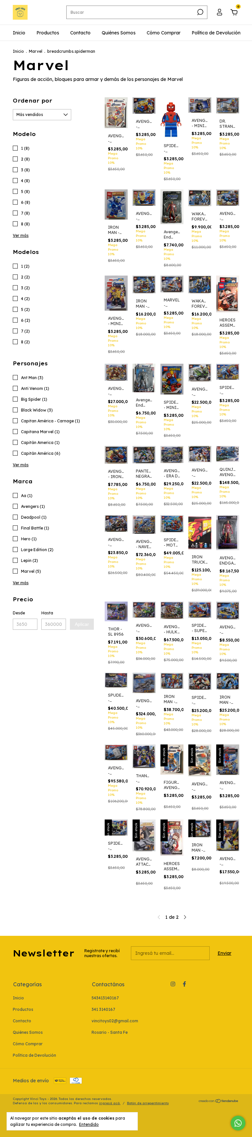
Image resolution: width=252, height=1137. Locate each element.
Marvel (35, 51)
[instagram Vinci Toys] (173, 984)
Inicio (19, 33)
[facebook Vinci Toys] (184, 984)
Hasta (47, 612)
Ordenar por (32, 100)
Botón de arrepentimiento (148, 1103)
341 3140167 (103, 1009)
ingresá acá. (109, 1103)
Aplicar (82, 624)
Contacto (80, 33)
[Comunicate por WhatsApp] (238, 1123)
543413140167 (105, 997)
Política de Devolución (216, 33)
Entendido (89, 1124)
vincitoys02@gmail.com (115, 1020)
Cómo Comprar (163, 33)
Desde (19, 612)
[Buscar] (200, 12)
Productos (47, 33)
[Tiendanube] (218, 1102)
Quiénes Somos (119, 33)
